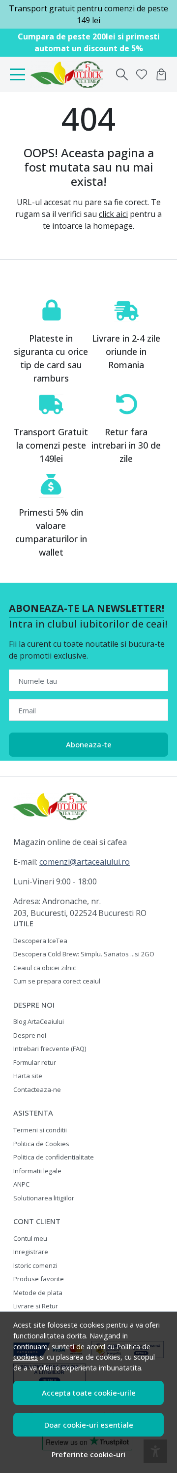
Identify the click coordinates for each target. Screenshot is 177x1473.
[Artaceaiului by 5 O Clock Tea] (69, 74)
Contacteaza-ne (37, 1089)
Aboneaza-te (89, 744)
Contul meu (30, 1238)
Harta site (27, 1075)
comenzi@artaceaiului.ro (84, 861)
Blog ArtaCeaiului (38, 1021)
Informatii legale (37, 1170)
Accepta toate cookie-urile (89, 1393)
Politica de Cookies (41, 1143)
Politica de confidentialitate (53, 1157)
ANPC (21, 1184)
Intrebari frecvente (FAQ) (49, 1048)
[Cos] (161, 74)
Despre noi (29, 1035)
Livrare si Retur (35, 1305)
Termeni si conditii (40, 1129)
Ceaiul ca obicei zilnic (44, 967)
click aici (113, 214)
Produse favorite (38, 1278)
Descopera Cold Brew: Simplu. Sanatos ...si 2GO (83, 953)
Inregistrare (30, 1251)
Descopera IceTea (40, 940)
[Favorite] (142, 74)
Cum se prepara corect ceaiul (56, 981)
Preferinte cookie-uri (88, 1454)
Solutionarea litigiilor (43, 1197)
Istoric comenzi (35, 1265)
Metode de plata (37, 1292)
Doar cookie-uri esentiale (88, 1425)
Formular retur (34, 1062)
